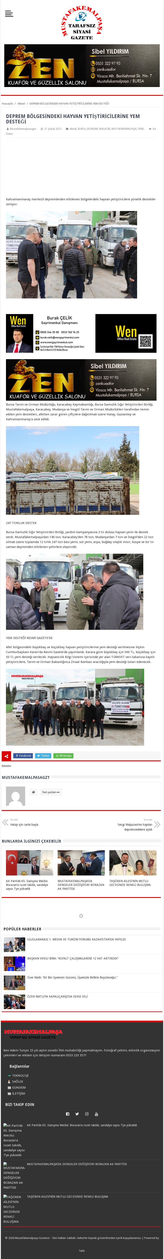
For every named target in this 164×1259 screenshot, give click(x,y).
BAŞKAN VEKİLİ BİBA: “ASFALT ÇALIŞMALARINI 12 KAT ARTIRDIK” (73, 958)
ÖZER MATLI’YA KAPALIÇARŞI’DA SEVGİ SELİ (57, 996)
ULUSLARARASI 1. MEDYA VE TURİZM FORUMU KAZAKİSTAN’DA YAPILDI (76, 939)
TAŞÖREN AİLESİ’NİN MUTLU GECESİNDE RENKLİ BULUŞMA (67, 1196)
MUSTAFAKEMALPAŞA (123, 128)
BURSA (82, 128)
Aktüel (73, 128)
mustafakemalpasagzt (23, 128)
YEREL (141, 128)
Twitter (44, 755)
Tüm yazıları (49, 792)
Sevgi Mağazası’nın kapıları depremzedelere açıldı (135, 824)
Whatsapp (65, 755)
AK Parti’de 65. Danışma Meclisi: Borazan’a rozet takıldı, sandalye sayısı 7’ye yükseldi (27, 884)
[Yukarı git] (155, 1251)
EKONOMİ (92, 128)
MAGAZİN (104, 128)
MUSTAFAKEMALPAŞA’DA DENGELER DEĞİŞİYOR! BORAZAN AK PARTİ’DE (81, 884)
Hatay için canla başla (24, 822)
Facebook (25, 755)
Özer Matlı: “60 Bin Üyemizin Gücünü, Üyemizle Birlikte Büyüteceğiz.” (72, 977)
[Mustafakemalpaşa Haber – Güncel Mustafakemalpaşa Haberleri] (82, 42)
